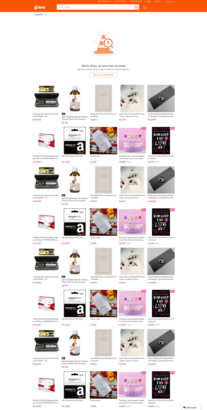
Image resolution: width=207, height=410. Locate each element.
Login (149, 1)
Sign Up (158, 1)
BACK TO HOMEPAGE (104, 75)
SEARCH (136, 7)
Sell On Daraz (121, 1)
